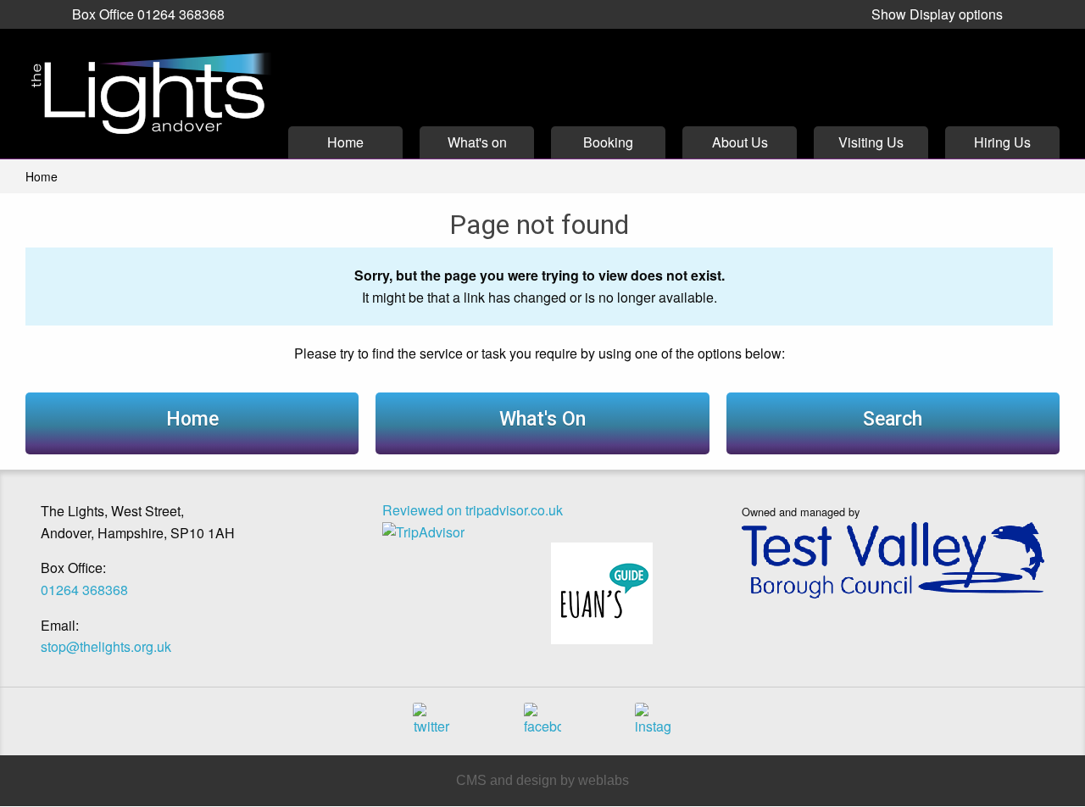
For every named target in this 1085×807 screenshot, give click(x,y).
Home (345, 142)
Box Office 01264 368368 (148, 14)
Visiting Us (871, 142)
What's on (477, 142)
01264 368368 (84, 589)
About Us (740, 142)
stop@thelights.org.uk (106, 646)
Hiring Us (1002, 142)
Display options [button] (937, 14)
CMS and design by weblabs (542, 780)
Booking (608, 142)
